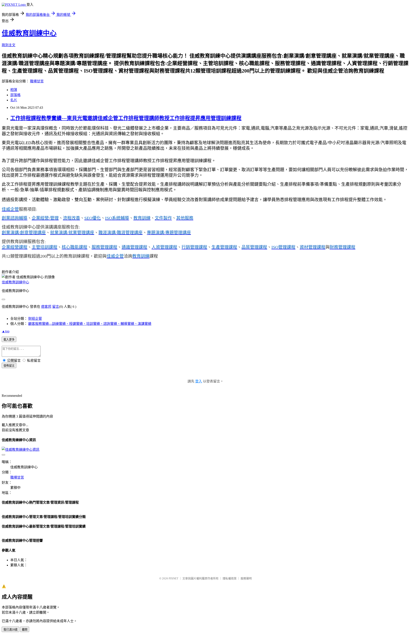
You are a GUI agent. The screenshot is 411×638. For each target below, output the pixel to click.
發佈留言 (9, 365)
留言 (55, 306)
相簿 (13, 90)
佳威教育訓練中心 (29, 33)
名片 (13, 100)
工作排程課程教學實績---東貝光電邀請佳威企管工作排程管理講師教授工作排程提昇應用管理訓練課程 (125, 118)
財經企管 (35, 318)
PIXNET (173, 578)
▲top (5, 331)
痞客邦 (46, 306)
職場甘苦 (37, 81)
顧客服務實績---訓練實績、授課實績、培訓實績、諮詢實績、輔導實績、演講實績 (89, 324)
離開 (24, 629)
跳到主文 (8, 45)
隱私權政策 (230, 578)
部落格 (15, 95)
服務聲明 (246, 578)
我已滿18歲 (10, 629)
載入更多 (9, 339)
